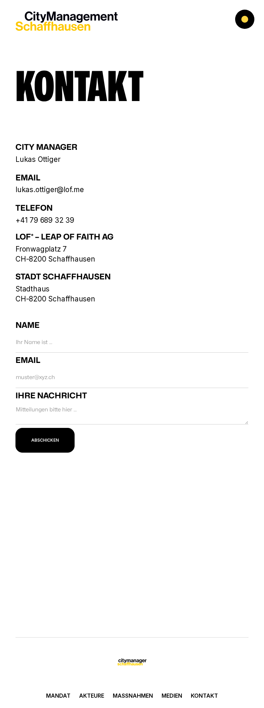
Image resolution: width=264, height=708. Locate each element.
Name (27, 325)
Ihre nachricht (51, 396)
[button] (243, 20)
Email (27, 360)
